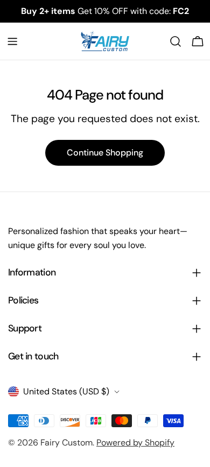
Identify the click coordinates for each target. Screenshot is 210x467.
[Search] (175, 41)
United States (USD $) (66, 391)
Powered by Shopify (135, 442)
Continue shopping (105, 152)
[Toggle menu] (12, 41)
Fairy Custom (66, 442)
